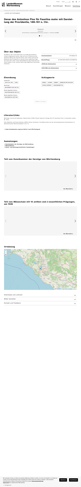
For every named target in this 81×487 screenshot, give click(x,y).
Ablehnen (63, 480)
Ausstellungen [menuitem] (58, 6)
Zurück (5, 31)
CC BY (57, 32)
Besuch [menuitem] (48, 6)
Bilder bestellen (10, 299)
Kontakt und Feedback (12, 303)
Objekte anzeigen (40, 101)
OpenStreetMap (67, 289)
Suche (63, 1)
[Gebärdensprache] (76, 2)
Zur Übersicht (67, 189)
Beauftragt (6, 85)
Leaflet (58, 289)
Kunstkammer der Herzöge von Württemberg (19, 144)
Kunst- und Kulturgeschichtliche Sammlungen (20, 147)
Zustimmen (73, 480)
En (79, 1)
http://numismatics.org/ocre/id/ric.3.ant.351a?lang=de (23, 129)
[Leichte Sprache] (73, 2)
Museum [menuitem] (68, 6)
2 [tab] (41, 36)
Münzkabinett (10, 145)
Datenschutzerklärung (37, 481)
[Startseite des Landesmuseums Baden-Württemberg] (12, 5)
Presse (58, 1)
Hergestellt (7, 80)
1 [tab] (39, 36)
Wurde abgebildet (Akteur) (10, 90)
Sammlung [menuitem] (76, 6)
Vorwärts (75, 31)
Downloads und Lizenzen (13, 295)
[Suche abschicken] (69, 2)
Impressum (6, 482)
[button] (40, 267)
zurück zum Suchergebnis (13, 13)
